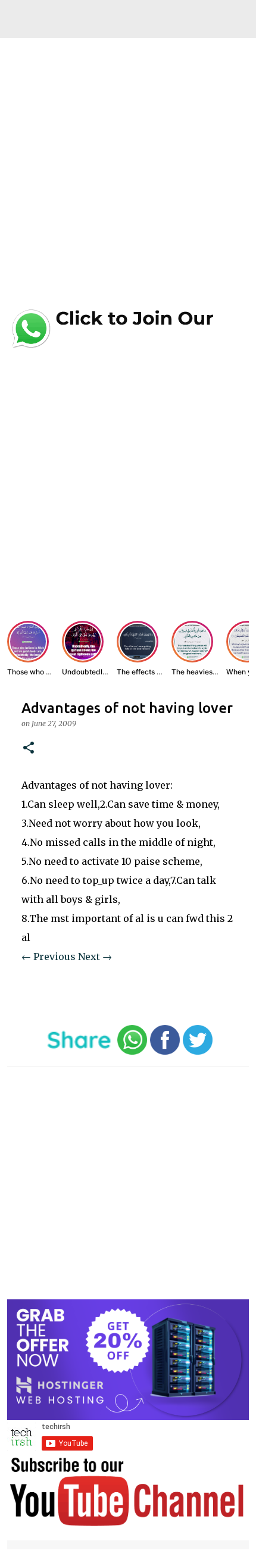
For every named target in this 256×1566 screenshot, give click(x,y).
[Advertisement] (128, 177)
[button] (28, 748)
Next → (95, 956)
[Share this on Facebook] (165, 1052)
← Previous (48, 956)
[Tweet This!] (198, 1052)
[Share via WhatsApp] (132, 1052)
